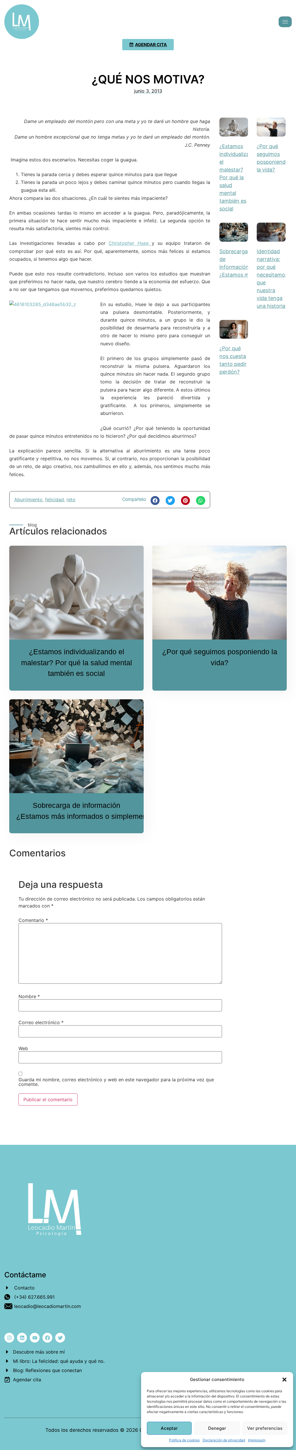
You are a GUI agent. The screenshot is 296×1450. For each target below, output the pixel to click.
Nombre (29, 996)
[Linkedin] (22, 1338)
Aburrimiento (28, 499)
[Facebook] (47, 1338)
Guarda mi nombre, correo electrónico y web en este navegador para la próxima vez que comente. (116, 1081)
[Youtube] (35, 1338)
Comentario (33, 920)
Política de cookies (184, 1440)
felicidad (54, 499)
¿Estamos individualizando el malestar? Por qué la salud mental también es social (239, 177)
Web (23, 1048)
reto (70, 499)
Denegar (217, 1428)
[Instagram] (9, 1338)
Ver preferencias (264, 1428)
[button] (284, 1379)
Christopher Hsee (130, 243)
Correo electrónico (41, 1022)
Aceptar (169, 1428)
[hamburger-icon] (285, 21)
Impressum (256, 1440)
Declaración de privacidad (224, 1440)
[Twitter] (60, 1338)
